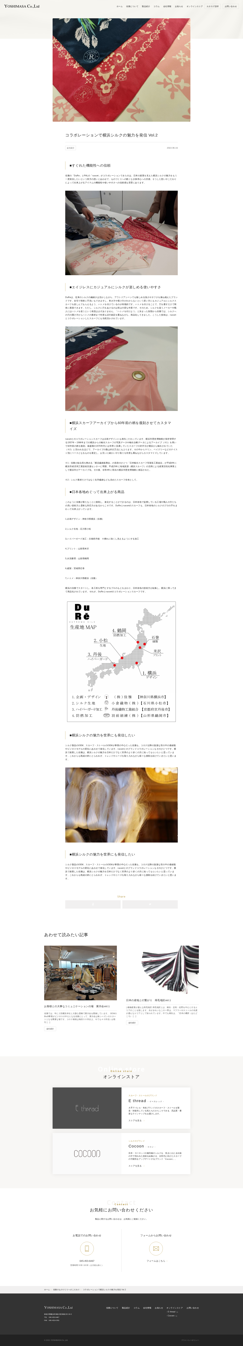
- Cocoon (170, 1316)
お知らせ (159, 1308)
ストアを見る (135, 1120)
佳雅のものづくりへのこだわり (66, 1290)
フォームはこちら (156, 1261)
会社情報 (147, 1308)
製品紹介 (126, 1308)
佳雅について (112, 1308)
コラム (137, 1308)
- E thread (170, 1312)
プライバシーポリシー (190, 1340)
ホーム (47, 1290)
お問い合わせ (193, 1308)
